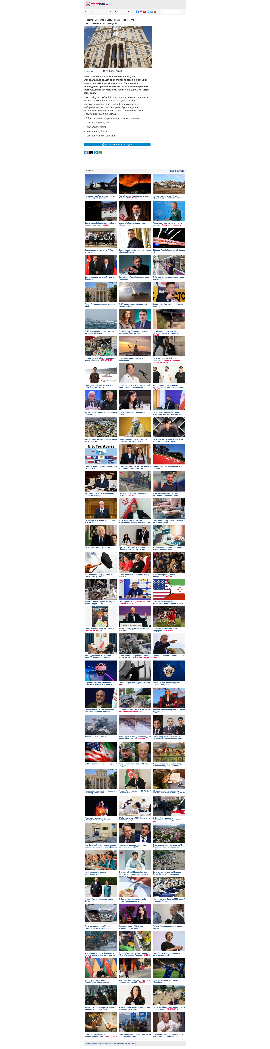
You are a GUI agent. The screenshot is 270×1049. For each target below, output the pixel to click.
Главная (88, 1043)
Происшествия (121, 12)
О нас (129, 1043)
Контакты (131, 12)
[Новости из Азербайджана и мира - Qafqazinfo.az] (96, 4)
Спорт (111, 12)
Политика (96, 12)
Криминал (104, 12)
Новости (87, 12)
